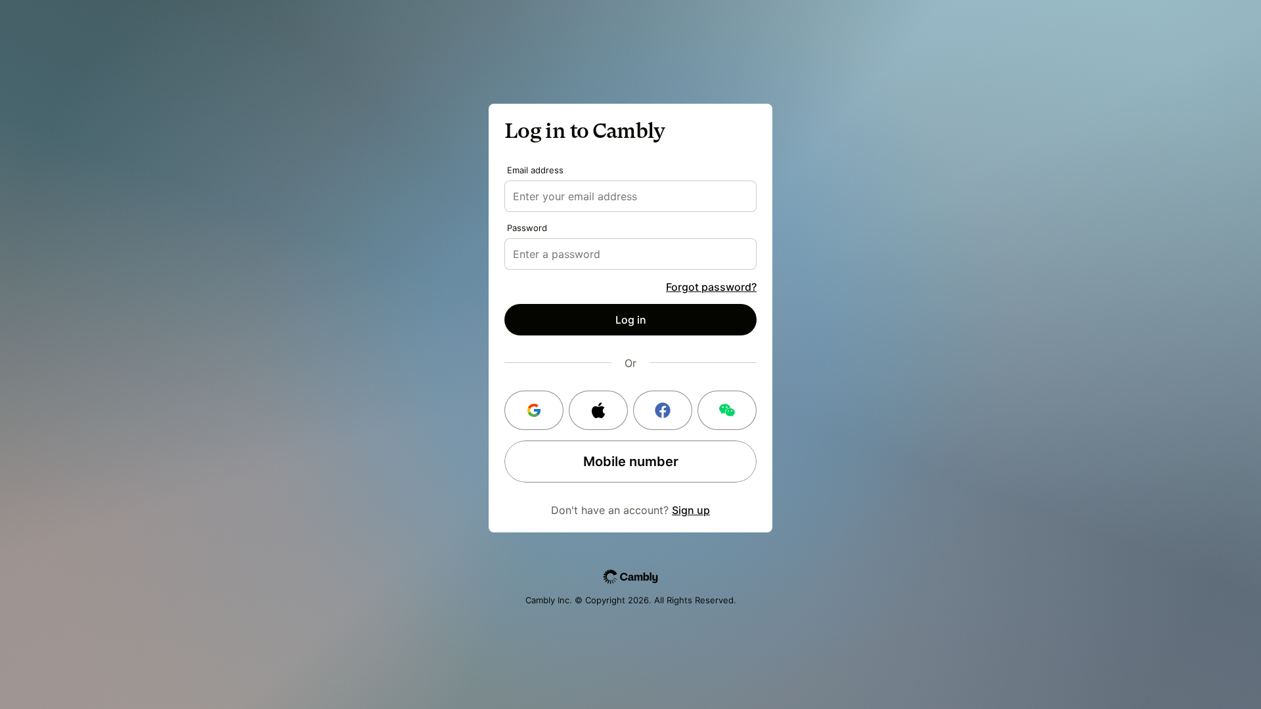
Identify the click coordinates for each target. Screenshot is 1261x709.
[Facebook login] (662, 410)
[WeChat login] (727, 410)
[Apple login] (598, 410)
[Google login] (534, 410)
